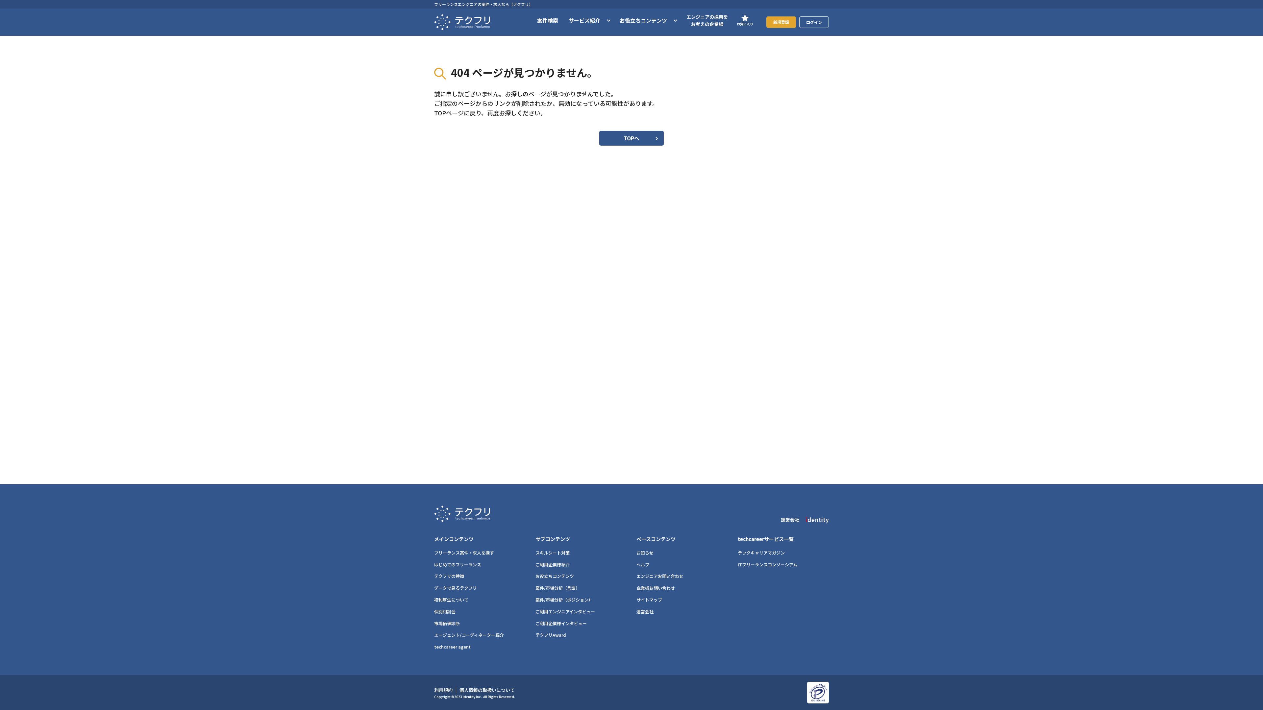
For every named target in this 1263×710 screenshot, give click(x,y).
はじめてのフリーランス (457, 564)
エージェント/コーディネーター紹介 (469, 635)
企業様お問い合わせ (655, 588)
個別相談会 (445, 611)
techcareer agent (452, 647)
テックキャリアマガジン (761, 553)
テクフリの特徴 (449, 576)
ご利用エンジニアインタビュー (565, 611)
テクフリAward (550, 635)
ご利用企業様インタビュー (561, 623)
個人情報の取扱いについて (487, 690)
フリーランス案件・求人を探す (464, 553)
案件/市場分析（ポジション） (564, 600)
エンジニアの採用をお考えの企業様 (707, 20)
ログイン (814, 22)
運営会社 (645, 611)
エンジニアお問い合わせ (659, 576)
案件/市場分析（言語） (557, 588)
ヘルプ (642, 564)
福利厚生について (451, 600)
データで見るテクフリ (455, 588)
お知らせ (645, 553)
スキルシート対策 (552, 553)
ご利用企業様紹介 (552, 564)
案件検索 (547, 20)
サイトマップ (649, 600)
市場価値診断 (447, 623)
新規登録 (781, 22)
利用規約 (443, 690)
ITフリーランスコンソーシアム (767, 564)
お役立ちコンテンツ (554, 576)
